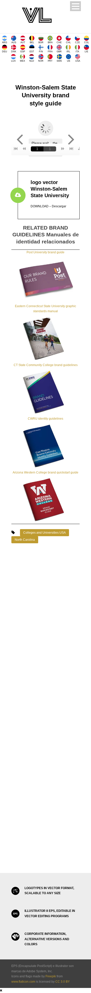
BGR (40, 42)
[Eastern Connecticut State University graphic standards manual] (45, 338)
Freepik (51, 976)
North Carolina (25, 539)
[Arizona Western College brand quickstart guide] (45, 499)
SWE (59, 61)
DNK (13, 51)
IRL (68, 51)
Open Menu (75, 6)
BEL (32, 42)
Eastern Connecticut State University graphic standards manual (45, 308)
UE (68, 61)
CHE (59, 42)
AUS (13, 42)
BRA (50, 42)
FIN (41, 51)
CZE (77, 42)
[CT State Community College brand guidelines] (45, 391)
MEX (22, 61)
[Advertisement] (45, 606)
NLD (31, 61)
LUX (13, 61)
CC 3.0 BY (62, 981)
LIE (86, 51)
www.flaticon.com (23, 981)
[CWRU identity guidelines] (45, 445)
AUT (22, 42)
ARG (4, 42)
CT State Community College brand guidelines (46, 365)
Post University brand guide (45, 252)
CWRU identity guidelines (45, 418)
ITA (77, 51)
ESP (22, 51)
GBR (59, 51)
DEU (4, 51)
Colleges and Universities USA (44, 532)
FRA (50, 51)
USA (77, 61)
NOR (40, 61)
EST (32, 51)
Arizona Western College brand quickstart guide (45, 472)
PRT (50, 61)
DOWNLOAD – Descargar (48, 206)
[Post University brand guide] (45, 279)
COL (86, 42)
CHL (68, 42)
